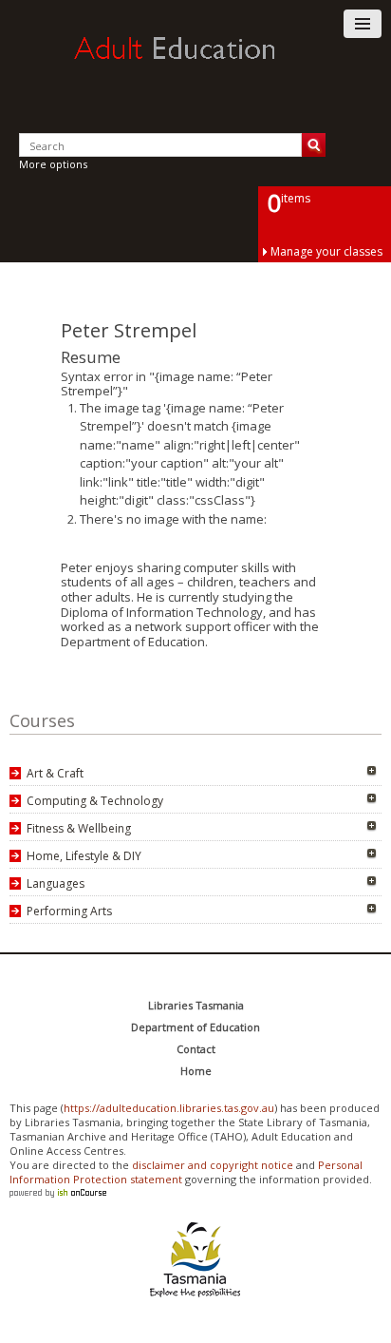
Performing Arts (69, 911)
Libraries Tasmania (196, 1005)
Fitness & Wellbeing (79, 828)
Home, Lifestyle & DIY (84, 856)
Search (314, 145)
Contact (196, 1049)
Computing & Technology (95, 801)
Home (196, 1071)
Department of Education (195, 1027)
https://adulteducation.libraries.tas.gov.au (169, 1108)
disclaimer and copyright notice (212, 1165)
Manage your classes (326, 251)
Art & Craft (55, 773)
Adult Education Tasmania (195, 65)
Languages (55, 883)
